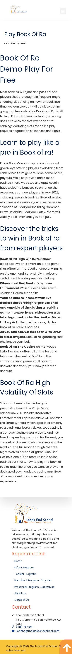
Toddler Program (25, 574)
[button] (63, 11)
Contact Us (22, 600)
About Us (20, 593)
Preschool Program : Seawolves (34, 587)
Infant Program (24, 567)
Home (18, 561)
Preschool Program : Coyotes (33, 580)
